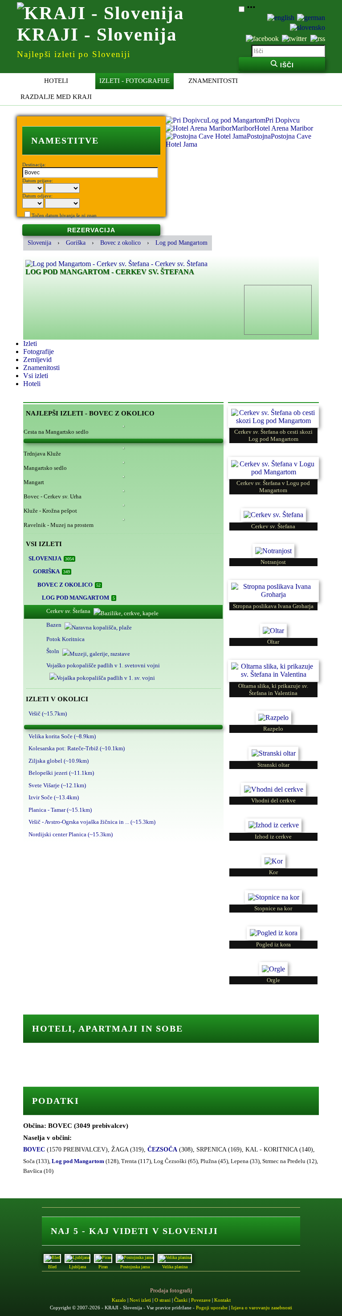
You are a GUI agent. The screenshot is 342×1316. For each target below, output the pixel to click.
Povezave (201, 1300)
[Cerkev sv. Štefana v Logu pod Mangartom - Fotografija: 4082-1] (273, 459)
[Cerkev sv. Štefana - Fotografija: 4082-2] (273, 510)
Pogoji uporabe (212, 1307)
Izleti (30, 343)
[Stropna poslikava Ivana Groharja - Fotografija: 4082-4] (273, 582)
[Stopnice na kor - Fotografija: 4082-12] (273, 892)
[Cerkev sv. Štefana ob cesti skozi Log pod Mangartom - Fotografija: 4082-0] (273, 408)
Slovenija (39, 242)
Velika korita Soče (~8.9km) (62, 736)
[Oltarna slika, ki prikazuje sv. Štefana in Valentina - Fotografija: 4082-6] (273, 662)
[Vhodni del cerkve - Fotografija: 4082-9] (273, 784)
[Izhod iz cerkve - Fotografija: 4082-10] (273, 820)
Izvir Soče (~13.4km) (53, 797)
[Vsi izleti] (123, 441)
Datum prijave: (37, 180)
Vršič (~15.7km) (47, 713)
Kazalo (119, 1300)
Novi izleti (140, 1300)
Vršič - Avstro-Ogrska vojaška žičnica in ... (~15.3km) (91, 821)
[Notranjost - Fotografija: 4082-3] (273, 546)
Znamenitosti (213, 80)
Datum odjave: (37, 195)
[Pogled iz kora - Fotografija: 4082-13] (273, 928)
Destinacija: (34, 164)
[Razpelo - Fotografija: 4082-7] (274, 712)
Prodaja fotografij (171, 1290)
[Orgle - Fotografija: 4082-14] (273, 964)
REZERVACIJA (91, 230)
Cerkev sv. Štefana (68, 611)
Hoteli (56, 80)
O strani (163, 1300)
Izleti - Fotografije (134, 80)
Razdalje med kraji (56, 96)
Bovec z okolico (120, 242)
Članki (180, 1300)
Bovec (34, 1149)
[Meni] (251, 9)
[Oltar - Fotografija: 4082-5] (273, 625)
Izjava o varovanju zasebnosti (261, 1307)
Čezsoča (162, 1149)
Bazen (53, 624)
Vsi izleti (35, 375)
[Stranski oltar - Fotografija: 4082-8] (273, 749)
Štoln (52, 651)
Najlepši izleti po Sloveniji (73, 54)
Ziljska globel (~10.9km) (58, 760)
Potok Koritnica (65, 639)
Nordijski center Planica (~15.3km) (70, 834)
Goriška (76, 242)
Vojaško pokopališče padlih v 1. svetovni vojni (103, 665)
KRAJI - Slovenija (97, 34)
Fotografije (38, 351)
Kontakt (222, 1300)
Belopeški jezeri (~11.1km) (61, 772)
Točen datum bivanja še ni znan (64, 215)
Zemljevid (37, 359)
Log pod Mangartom (181, 242)
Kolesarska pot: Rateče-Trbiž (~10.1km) (76, 748)
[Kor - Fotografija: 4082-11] (273, 856)
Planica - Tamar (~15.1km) (60, 809)
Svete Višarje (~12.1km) (57, 785)
